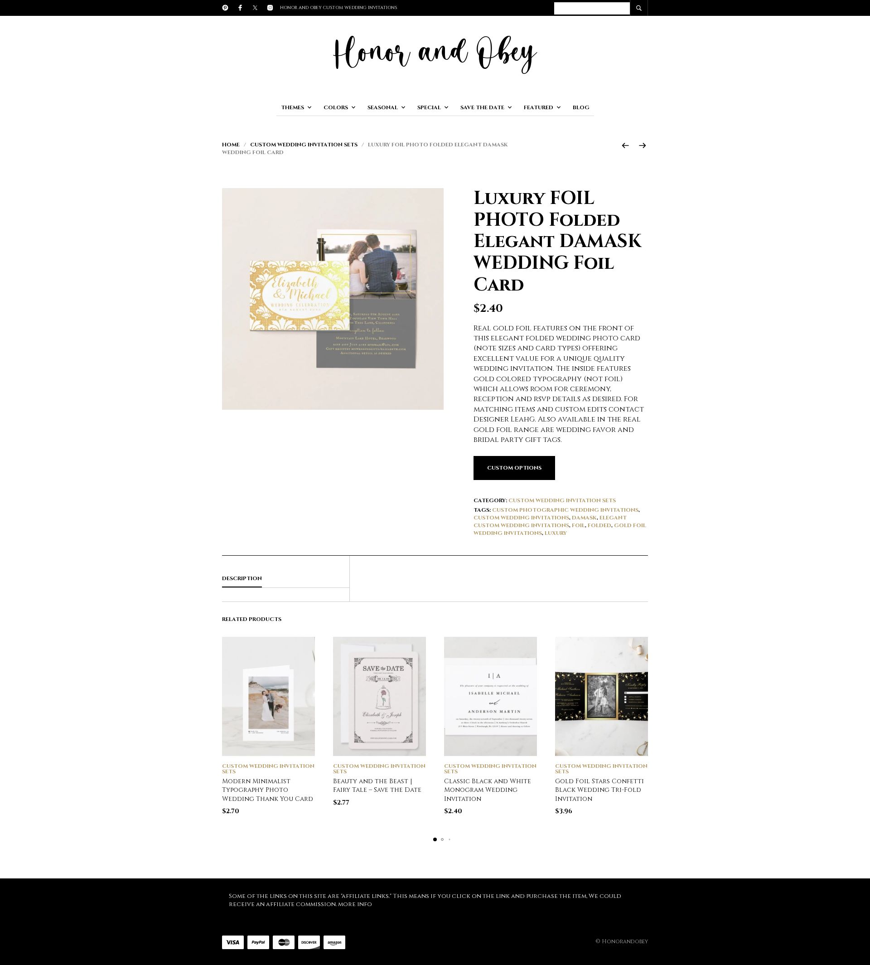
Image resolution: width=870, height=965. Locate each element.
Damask (584, 517)
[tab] (285, 578)
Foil (578, 525)
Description (242, 578)
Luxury (556, 533)
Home (231, 144)
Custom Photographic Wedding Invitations (565, 510)
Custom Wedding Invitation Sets (304, 144)
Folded (599, 525)
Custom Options (514, 467)
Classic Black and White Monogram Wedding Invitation (487, 790)
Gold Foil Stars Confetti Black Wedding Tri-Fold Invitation (599, 790)
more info (355, 904)
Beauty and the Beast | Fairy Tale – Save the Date (377, 786)
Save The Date (482, 107)
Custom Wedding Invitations (521, 517)
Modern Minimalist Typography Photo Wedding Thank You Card (267, 790)
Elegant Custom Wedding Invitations (550, 521)
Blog (581, 107)
